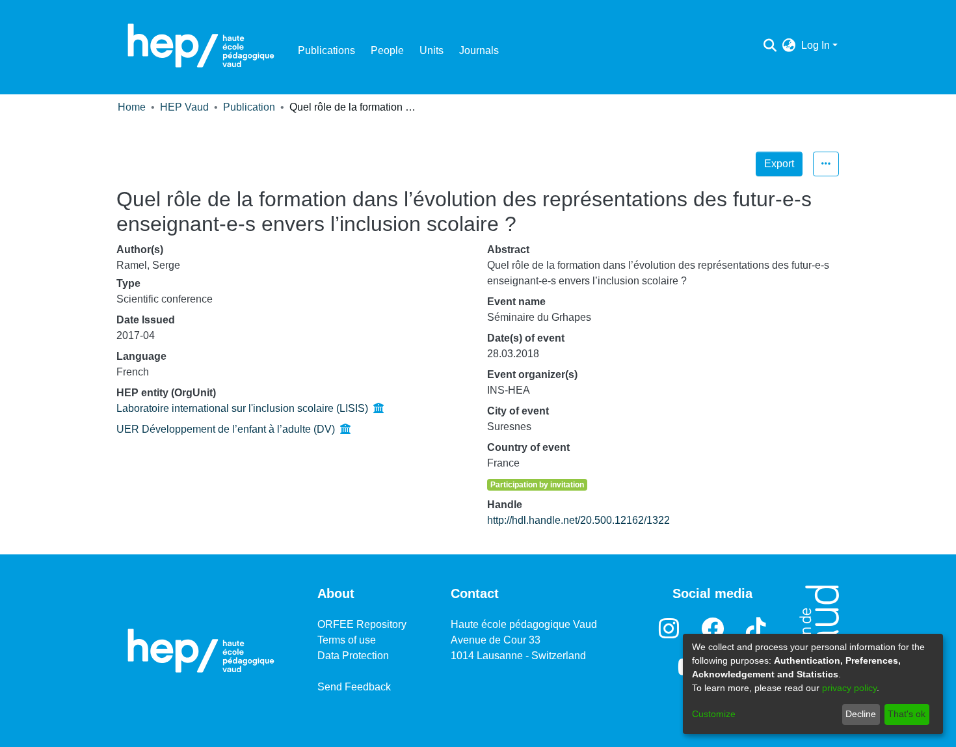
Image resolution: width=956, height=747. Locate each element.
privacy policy (849, 688)
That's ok (906, 714)
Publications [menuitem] (326, 50)
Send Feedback (354, 686)
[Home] (201, 45)
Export (779, 163)
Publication (249, 107)
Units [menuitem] (431, 50)
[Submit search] (770, 45)
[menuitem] (789, 45)
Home (132, 107)
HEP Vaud (184, 107)
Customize (714, 714)
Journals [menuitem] (479, 50)
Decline (860, 714)
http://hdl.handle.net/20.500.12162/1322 (578, 520)
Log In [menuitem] (815, 45)
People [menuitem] (387, 50)
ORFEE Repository (361, 624)
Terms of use (346, 639)
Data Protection (353, 655)
